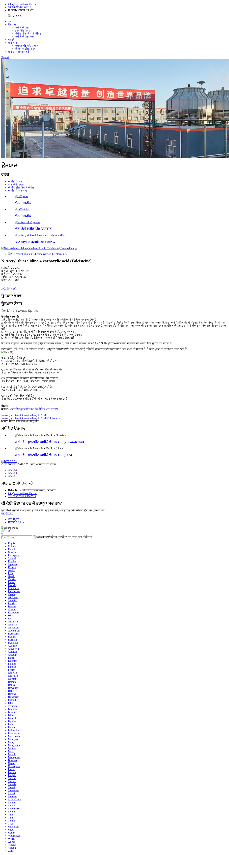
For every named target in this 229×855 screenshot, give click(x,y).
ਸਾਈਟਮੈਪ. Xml (16, 522)
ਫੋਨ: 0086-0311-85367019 (22, 496)
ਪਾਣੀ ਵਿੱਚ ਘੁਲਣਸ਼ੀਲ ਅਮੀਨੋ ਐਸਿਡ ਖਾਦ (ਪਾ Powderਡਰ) (49, 442)
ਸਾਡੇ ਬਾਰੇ (12, 42)
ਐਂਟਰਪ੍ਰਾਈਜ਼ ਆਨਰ (25, 48)
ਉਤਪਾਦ (12, 24)
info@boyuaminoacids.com (22, 4)
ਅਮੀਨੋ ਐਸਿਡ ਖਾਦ (24, 36)
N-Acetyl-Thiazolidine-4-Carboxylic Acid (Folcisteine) (30, 418)
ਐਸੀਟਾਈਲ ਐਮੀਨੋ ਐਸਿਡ (28, 33)
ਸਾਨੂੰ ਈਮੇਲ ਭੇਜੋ (9, 288)
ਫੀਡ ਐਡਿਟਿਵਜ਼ (22, 30)
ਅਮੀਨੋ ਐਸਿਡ (22, 27)
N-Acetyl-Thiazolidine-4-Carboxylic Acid (23, 415)
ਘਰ (10, 21)
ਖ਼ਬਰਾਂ (11, 39)
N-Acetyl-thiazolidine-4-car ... (35, 241)
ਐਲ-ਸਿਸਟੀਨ (23, 203)
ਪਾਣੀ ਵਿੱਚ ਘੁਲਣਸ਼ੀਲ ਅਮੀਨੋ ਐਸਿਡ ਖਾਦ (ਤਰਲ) (34, 409)
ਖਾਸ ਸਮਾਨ (13, 519)
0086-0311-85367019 (19, 7)
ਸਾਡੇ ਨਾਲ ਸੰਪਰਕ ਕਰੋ (18, 51)
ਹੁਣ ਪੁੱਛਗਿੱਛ (7, 513)
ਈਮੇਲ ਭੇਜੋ (6, 530)
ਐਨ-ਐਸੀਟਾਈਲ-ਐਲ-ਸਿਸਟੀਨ (33, 228)
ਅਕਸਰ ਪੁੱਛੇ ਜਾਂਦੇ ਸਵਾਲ (27, 45)
